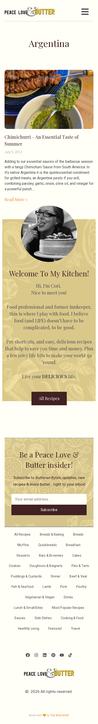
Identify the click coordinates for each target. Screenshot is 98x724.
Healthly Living (28, 628)
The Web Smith (59, 715)
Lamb (47, 586)
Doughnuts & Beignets (46, 566)
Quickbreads (47, 545)
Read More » (16, 199)
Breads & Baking (52, 534)
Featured (55, 628)
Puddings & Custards (26, 576)
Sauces (19, 618)
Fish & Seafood (22, 586)
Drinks (68, 597)
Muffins (23, 545)
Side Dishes (43, 618)
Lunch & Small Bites (28, 608)
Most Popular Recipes (68, 608)
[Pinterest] (53, 655)
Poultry (81, 586)
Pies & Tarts (80, 566)
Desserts (23, 555)
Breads (78, 534)
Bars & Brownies (51, 555)
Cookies (15, 566)
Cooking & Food (72, 618)
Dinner (55, 576)
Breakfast (73, 545)
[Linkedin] (45, 655)
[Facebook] (28, 655)
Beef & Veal (78, 576)
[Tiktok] (70, 655)
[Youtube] (61, 655)
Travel (75, 628)
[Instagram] (36, 655)
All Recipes (22, 534)
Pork (63, 586)
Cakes (76, 555)
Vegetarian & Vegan (40, 597)
